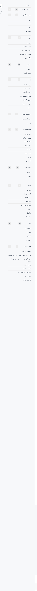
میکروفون (28, 58)
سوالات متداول (26, 251)
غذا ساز (29, 172)
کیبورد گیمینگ (27, 88)
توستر (29, 176)
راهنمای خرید (27, 228)
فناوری (29, 232)
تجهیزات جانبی (27, 129)
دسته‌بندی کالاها (26, 10)
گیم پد (29, 107)
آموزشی (28, 240)
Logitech (28, 190)
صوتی (29, 38)
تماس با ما (28, 276)
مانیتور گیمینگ (27, 73)
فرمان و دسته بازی (25, 96)
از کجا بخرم (27, 265)
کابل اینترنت (27, 145)
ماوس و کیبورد (26, 15)
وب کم (29, 123)
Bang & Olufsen (26, 198)
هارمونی (28, 161)
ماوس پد (28, 31)
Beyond (28, 201)
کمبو (30, 27)
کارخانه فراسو (27, 280)
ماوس (29, 20)
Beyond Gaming (26, 205)
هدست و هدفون (26, 50)
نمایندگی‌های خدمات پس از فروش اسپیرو (21, 260)
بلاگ (30, 223)
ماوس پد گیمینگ (26, 104)
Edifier (29, 213)
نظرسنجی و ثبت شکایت (24, 272)
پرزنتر (29, 157)
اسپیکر (29, 42)
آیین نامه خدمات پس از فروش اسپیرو (19, 255)
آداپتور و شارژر (26, 138)
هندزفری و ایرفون (25, 54)
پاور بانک (28, 149)
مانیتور (29, 64)
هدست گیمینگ (27, 92)
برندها (29, 185)
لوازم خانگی (27, 167)
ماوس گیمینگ (27, 84)
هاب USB (28, 153)
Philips (29, 209)
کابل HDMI (27, 142)
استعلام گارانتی (26, 268)
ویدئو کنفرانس (27, 114)
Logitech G (27, 194)
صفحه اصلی (27, 5)
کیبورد (29, 23)
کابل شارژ (28, 134)
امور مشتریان (27, 246)
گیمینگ (29, 80)
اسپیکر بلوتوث (27, 46)
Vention (28, 217)
